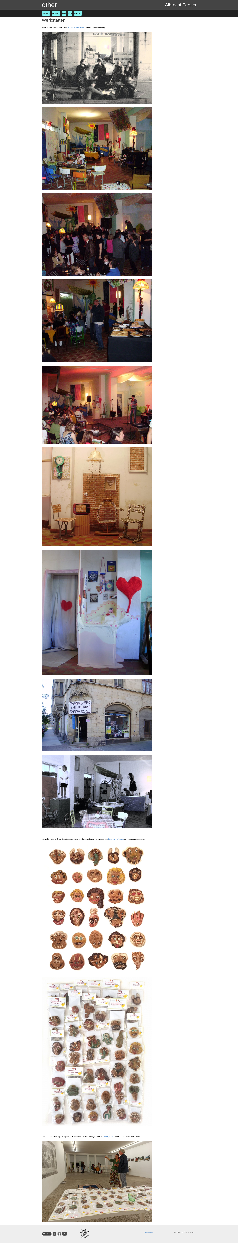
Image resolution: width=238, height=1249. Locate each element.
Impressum (149, 1232)
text (64, 13)
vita (70, 13)
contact (77, 13)
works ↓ (56, 13)
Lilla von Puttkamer (116, 838)
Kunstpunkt (108, 1136)
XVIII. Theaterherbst (76, 27)
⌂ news (46, 13)
